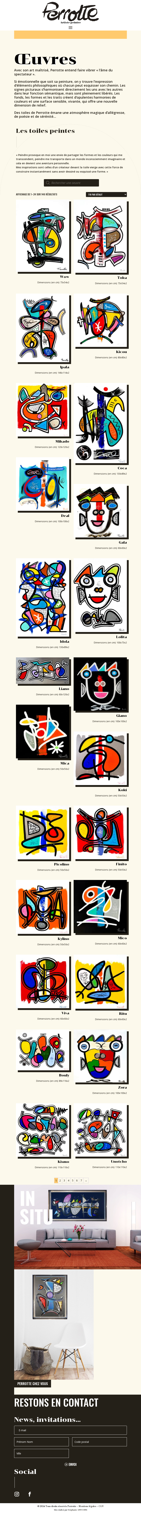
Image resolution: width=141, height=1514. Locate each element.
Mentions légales (87, 1506)
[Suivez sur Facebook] (29, 1494)
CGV (101, 1506)
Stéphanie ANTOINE (77, 1510)
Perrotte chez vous (32, 1383)
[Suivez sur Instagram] (16, 1494)
